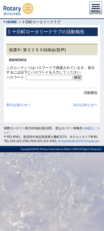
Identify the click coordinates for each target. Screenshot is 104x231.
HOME (11, 22)
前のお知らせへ (18, 105)
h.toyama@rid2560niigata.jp (78, 141)
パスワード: (16, 77)
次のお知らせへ (85, 105)
